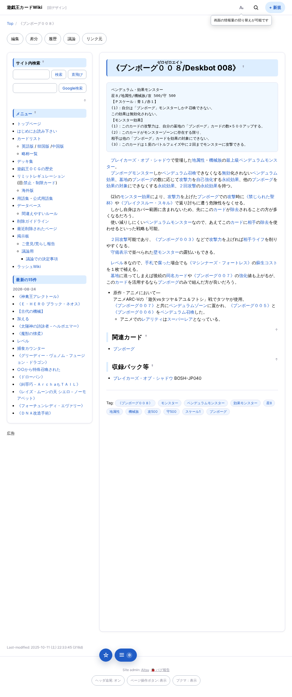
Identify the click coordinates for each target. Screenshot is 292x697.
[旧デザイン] (56, 7)
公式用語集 (43, 198)
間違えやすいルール (40, 213)
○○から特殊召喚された (38, 369)
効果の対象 (117, 185)
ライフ (258, 239)
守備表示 (119, 252)
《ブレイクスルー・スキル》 (147, 203)
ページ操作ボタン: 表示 (149, 680)
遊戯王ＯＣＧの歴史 (35, 168)
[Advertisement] (49, 521)
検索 (58, 74)
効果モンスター (245, 403)
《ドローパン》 (31, 376)
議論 (72, 38)
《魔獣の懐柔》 (31, 333)
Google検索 (72, 88)
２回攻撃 (187, 185)
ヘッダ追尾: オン (108, 680)
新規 (277, 7)
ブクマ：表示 (186, 680)
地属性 (198, 160)
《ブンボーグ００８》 (135, 403)
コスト (271, 262)
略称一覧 (30, 153)
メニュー (24, 113)
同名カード (177, 275)
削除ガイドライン (33, 221)
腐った (164, 262)
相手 (252, 222)
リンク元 (94, 38)
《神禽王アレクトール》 (39, 296)
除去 (234, 209)
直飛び (77, 74)
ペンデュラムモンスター (168, 222)
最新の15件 (26, 279)
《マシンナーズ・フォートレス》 (220, 262)
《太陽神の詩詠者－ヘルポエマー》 (49, 326)
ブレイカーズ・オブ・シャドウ (141, 160)
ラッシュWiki (29, 266)
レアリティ (152, 319)
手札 (149, 262)
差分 (34, 38)
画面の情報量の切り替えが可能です (241, 20)
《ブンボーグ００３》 (174, 239)
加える (23, 318)
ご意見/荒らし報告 (38, 243)
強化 (243, 275)
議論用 (28, 251)
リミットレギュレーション (41, 176)
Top (10, 23)
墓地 (123, 179)
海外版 (28, 190)
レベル (23, 340)
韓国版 (43, 146)
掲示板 (23, 235)
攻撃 (231, 196)
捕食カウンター (31, 348)
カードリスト (29, 138)
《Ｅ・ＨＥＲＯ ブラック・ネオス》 (49, 303)
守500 (172, 411)
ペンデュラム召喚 (179, 173)
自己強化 (204, 179)
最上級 (232, 160)
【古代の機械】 (31, 311)
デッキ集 (25, 161)
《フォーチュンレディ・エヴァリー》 (51, 405)
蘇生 (260, 262)
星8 (269, 403)
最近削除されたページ (37, 228)
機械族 (215, 160)
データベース (29, 205)
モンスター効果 (135, 196)
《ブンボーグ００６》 (134, 312)
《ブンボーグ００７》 (213, 275)
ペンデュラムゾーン (188, 305)
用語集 (23, 198)
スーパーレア (180, 319)
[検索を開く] (256, 7)
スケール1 (193, 411)
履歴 (53, 38)
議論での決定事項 (42, 258)
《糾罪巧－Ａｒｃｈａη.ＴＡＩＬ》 (48, 384)
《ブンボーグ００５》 (250, 305)
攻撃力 (185, 179)
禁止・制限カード (40, 182)
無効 (226, 173)
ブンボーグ (121, 173)
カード (219, 209)
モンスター (142, 173)
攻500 (153, 411)
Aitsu (145, 670)
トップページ (29, 123)
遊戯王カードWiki (24, 7)
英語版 (28, 146)
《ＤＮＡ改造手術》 (35, 413)
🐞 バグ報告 (160, 670)
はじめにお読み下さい (37, 131)
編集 (15, 38)
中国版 (58, 146)
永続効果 (230, 179)
